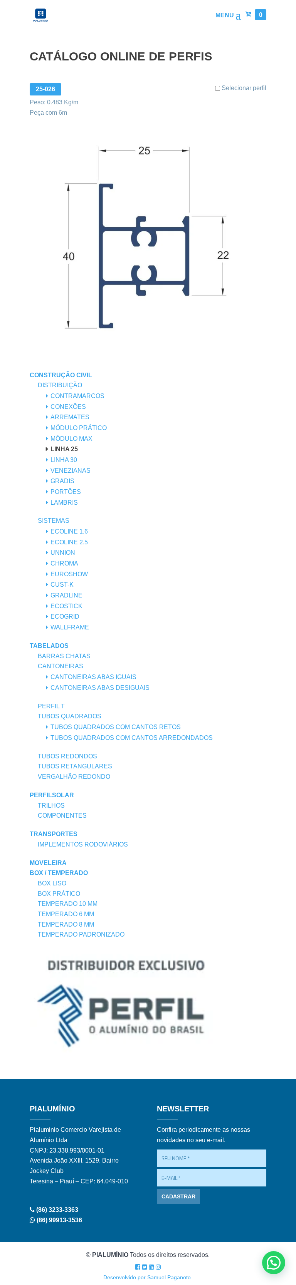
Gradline (66, 595)
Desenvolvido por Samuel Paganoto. (147, 1277)
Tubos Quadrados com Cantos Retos (115, 727)
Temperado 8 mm (66, 924)
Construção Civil (61, 375)
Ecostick (66, 606)
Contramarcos (77, 396)
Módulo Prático (78, 428)
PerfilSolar (52, 795)
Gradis (62, 481)
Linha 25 (64, 449)
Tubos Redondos (67, 756)
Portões (65, 492)
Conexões (68, 406)
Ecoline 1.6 (69, 531)
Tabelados (49, 645)
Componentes (62, 815)
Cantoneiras (60, 666)
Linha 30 (63, 460)
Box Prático (59, 893)
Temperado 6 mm (66, 914)
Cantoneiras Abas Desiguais (100, 687)
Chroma (64, 563)
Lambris (64, 502)
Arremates (69, 417)
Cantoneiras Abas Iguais (93, 677)
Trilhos (51, 805)
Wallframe (69, 627)
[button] (273, 1262)
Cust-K (62, 584)
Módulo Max (71, 438)
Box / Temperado (59, 873)
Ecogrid (64, 616)
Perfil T (51, 706)
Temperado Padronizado (81, 934)
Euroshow (69, 574)
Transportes (53, 834)
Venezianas (70, 470)
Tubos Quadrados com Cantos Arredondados (131, 738)
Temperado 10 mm (68, 903)
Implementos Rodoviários (83, 844)
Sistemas (53, 520)
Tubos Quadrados (69, 716)
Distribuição (60, 385)
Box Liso (52, 883)
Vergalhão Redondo (74, 776)
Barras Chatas (64, 656)
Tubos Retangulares (75, 766)
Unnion (62, 552)
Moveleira (48, 863)
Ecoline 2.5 (69, 542)
